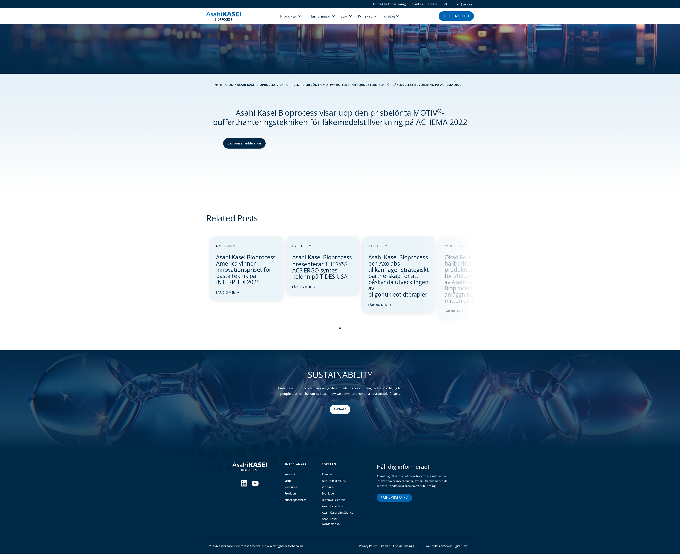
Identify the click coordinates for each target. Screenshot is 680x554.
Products (290, 493)
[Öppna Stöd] (350, 16)
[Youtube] (255, 483)
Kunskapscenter (295, 500)
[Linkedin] (244, 483)
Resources (291, 487)
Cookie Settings (403, 546)
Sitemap (384, 546)
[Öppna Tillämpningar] (333, 16)
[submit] (446, 4)
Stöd (287, 481)
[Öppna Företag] (397, 16)
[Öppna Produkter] (299, 16)
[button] (340, 328)
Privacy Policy (368, 546)
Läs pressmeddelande (244, 143)
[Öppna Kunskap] (375, 16)
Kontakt (289, 474)
